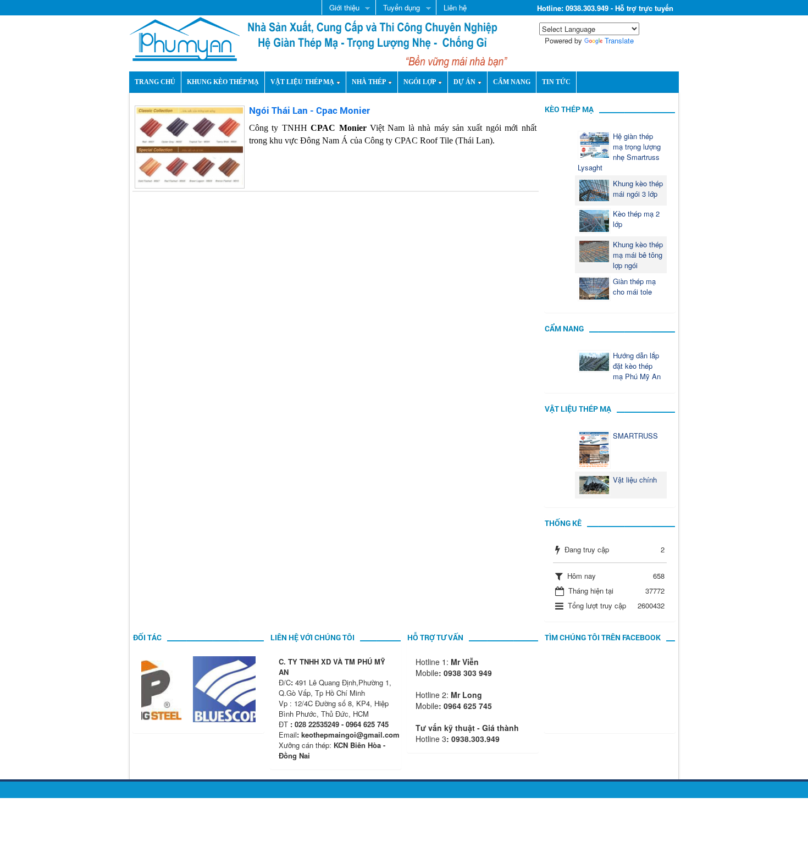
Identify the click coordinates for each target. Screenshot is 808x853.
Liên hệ (455, 7)
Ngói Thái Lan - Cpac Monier (309, 110)
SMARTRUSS (635, 435)
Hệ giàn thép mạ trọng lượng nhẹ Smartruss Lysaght (619, 152)
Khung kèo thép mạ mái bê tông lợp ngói (638, 254)
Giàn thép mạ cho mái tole (634, 286)
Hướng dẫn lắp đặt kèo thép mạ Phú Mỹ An (637, 365)
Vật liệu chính (635, 479)
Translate (619, 40)
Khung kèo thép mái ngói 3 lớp (638, 188)
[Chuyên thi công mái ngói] (185, 38)
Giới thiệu (340, 8)
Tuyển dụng (397, 8)
